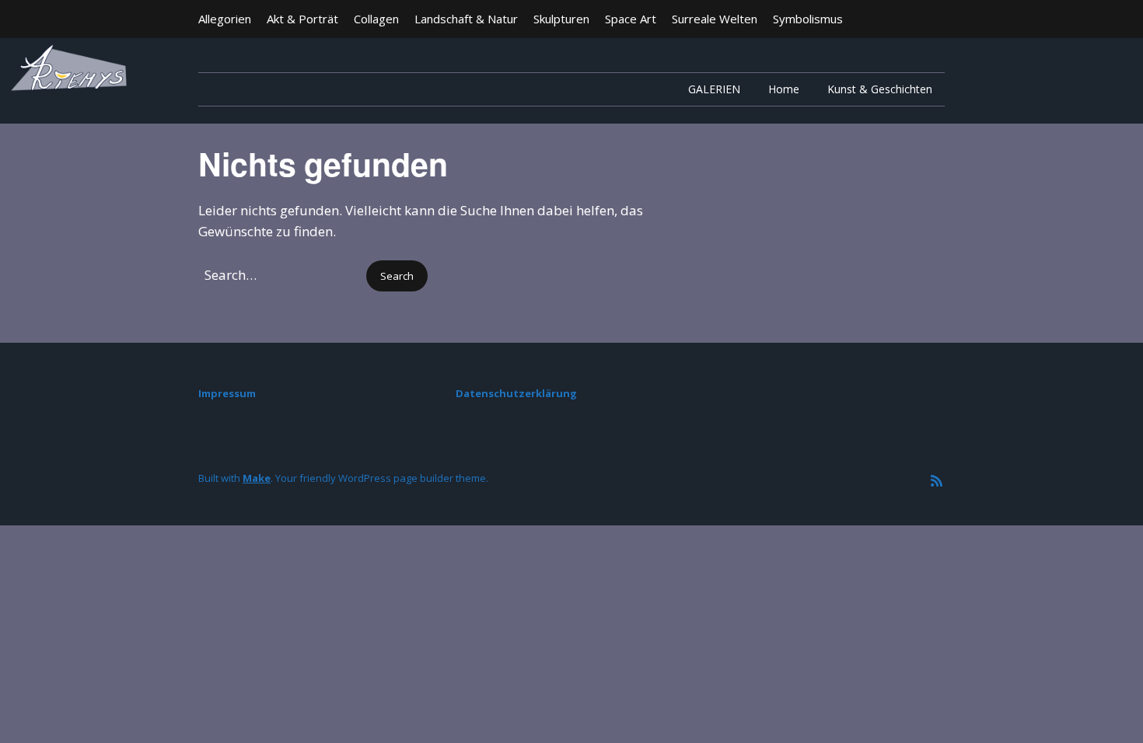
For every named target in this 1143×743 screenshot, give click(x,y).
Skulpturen (561, 18)
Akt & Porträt (302, 18)
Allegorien (224, 18)
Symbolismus (808, 18)
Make (257, 478)
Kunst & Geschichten (879, 89)
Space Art (630, 18)
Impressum (227, 393)
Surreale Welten (714, 18)
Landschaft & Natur (466, 18)
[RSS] (936, 480)
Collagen (376, 18)
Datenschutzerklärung (516, 393)
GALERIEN (714, 89)
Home (783, 89)
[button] (397, 276)
